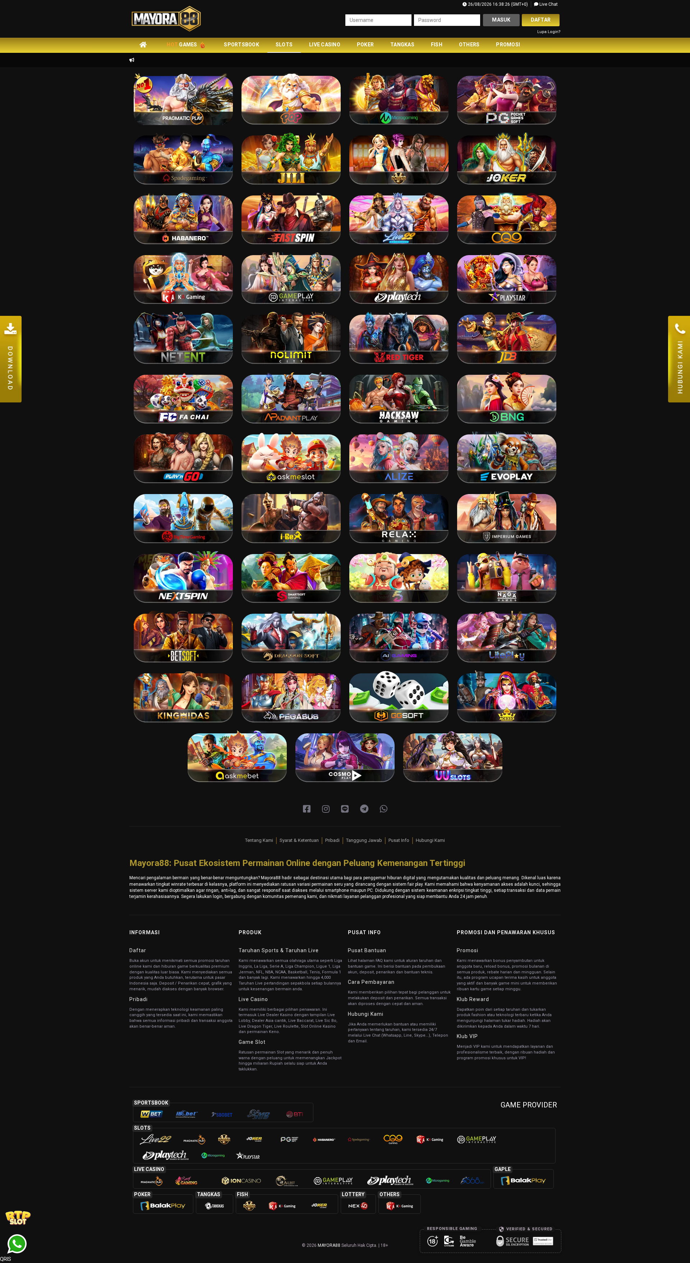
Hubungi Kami (430, 840)
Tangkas (402, 44)
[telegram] (364, 809)
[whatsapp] (383, 809)
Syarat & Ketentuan (299, 840)
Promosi (508, 44)
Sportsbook (241, 44)
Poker (365, 44)
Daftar (541, 20)
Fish (436, 44)
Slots (284, 44)
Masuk (501, 20)
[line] (345, 809)
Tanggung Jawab (364, 840)
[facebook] (306, 809)
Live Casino (324, 44)
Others (469, 44)
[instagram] (326, 809)
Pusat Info (398, 840)
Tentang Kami (259, 840)
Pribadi (332, 840)
